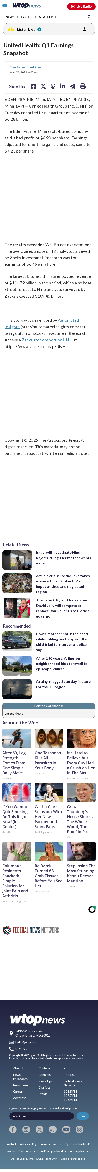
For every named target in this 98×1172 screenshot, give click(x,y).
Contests (45, 1068)
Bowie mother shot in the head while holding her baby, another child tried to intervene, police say (62, 641)
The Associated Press (26, 67)
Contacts (45, 1075)
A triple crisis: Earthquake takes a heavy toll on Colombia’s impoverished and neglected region (63, 583)
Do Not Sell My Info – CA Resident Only (34, 1158)
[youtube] (66, 1129)
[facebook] (13, 1129)
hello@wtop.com (27, 1042)
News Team (21, 1085)
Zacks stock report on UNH (47, 339)
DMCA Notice (14, 1151)
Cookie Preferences (72, 1158)
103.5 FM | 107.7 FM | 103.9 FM (71, 1096)
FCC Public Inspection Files (50, 1151)
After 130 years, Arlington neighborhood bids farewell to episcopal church (62, 663)
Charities (44, 1087)
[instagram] (26, 1129)
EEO (28, 1151)
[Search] (89, 16)
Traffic (26, 16)
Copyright (64, 1144)
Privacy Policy (28, 1144)
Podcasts (70, 1075)
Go (82, 1116)
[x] (39, 1129)
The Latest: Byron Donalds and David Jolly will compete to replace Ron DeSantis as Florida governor (62, 608)
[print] (83, 86)
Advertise (19, 1098)
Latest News (14, 713)
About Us (19, 1068)
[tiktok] (53, 1129)
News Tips (45, 1081)
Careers (18, 1091)
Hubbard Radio (82, 1144)
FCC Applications (80, 1151)
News (10, 16)
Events (43, 1094)
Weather (45, 16)
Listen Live (26, 29)
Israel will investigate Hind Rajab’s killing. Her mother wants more (63, 557)
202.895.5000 (25, 1049)
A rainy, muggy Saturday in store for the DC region (63, 684)
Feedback (11, 1144)
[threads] (79, 1129)
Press (67, 1068)
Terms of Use (47, 1144)
